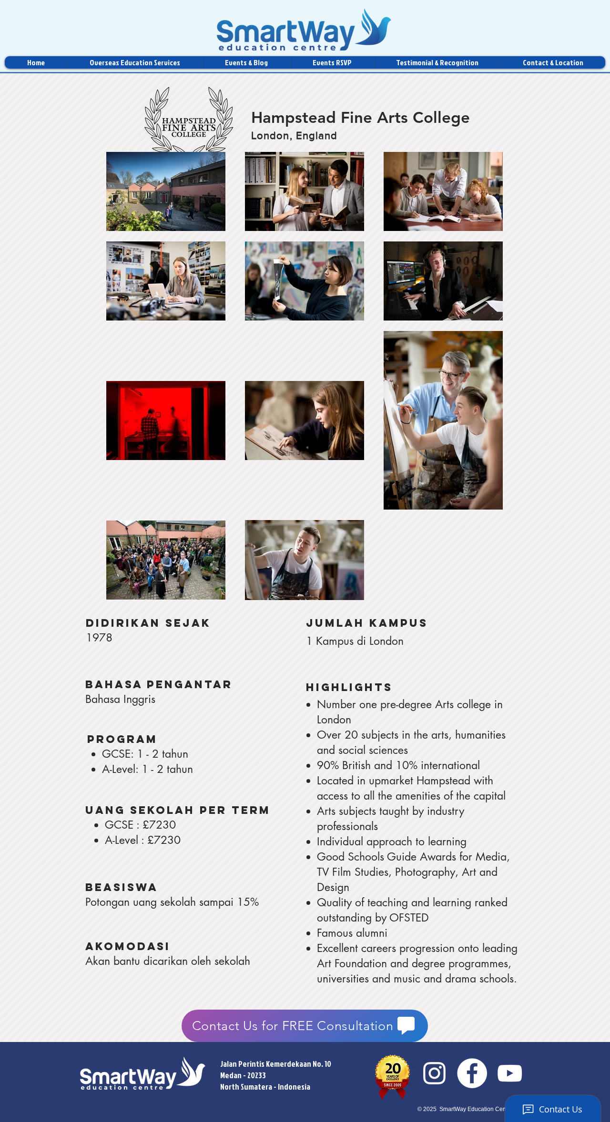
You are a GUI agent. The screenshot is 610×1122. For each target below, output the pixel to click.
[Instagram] (434, 1073)
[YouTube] (510, 1073)
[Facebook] (472, 1073)
